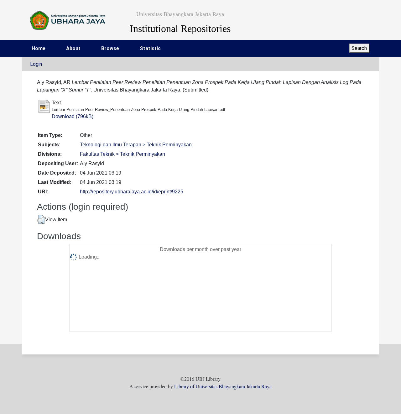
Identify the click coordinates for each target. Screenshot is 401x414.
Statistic (150, 48)
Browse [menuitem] (110, 48)
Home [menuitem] (38, 48)
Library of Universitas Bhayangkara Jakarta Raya (223, 386)
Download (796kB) (72, 116)
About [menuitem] (73, 48)
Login (36, 64)
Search (359, 48)
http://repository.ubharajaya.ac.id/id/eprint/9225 (131, 191)
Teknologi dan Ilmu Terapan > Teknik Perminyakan (136, 144)
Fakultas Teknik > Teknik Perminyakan (122, 154)
